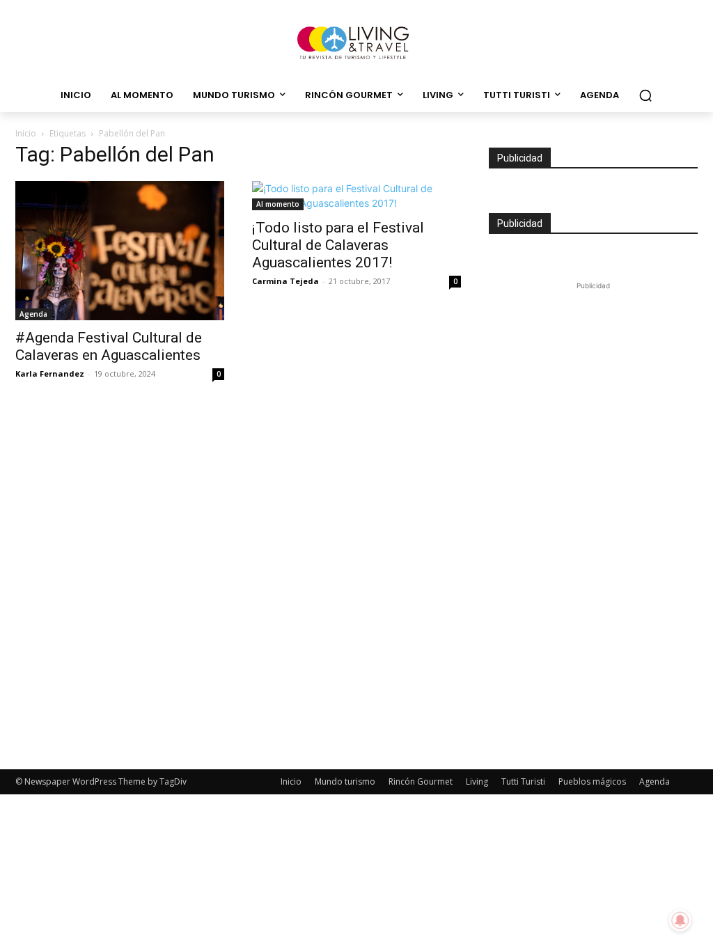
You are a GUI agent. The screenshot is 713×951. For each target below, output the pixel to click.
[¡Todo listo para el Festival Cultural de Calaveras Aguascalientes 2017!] (356, 195)
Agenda (33, 314)
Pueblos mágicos (592, 781)
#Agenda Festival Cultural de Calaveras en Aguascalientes (108, 346)
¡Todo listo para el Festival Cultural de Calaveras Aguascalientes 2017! (338, 245)
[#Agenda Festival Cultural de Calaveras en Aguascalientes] (119, 250)
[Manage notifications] (680, 920)
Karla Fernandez (49, 373)
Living (477, 781)
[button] (645, 95)
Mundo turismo (345, 781)
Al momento (277, 204)
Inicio (25, 133)
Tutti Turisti (523, 781)
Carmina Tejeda (285, 281)
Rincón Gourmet (421, 781)
